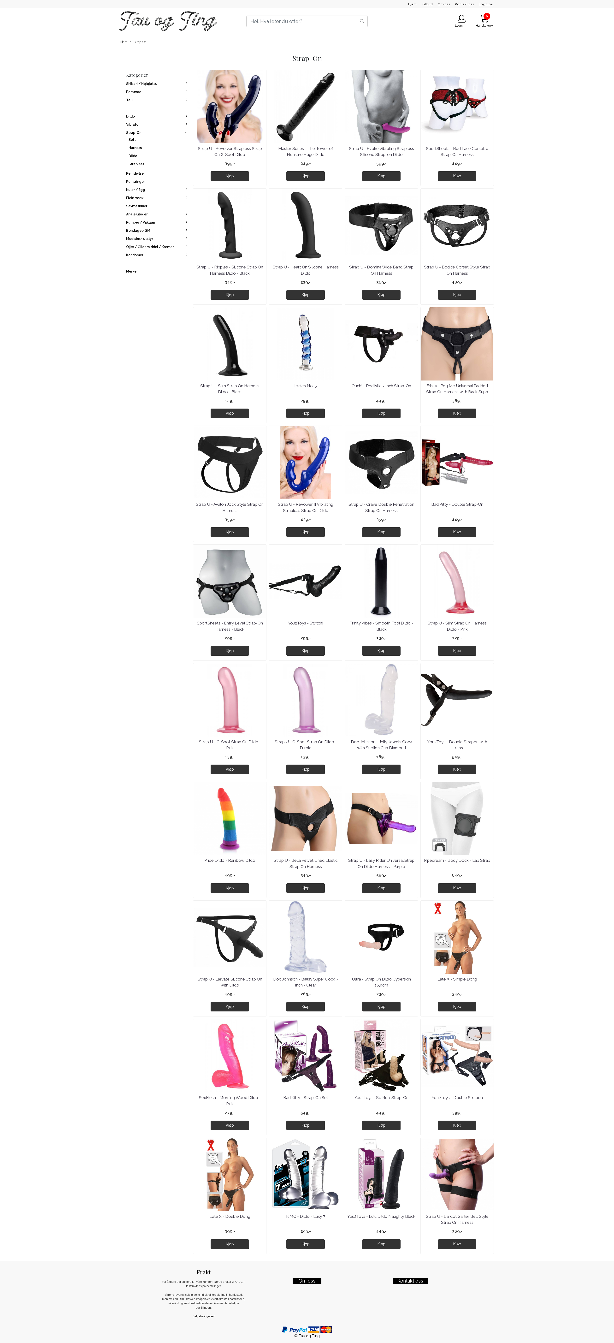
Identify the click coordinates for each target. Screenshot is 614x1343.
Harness (135, 148)
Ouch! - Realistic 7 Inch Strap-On (381, 385)
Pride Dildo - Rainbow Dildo (229, 860)
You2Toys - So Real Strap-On (381, 1097)
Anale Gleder (137, 214)
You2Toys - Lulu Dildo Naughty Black (381, 1216)
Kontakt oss (464, 4)
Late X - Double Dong (230, 1216)
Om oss (444, 4)
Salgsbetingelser (204, 1316)
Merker (132, 271)
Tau (129, 100)
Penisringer (135, 182)
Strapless (136, 164)
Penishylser (135, 173)
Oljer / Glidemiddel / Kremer (150, 247)
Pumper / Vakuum (141, 222)
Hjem (412, 4)
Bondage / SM (138, 230)
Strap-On (140, 42)
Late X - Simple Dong (457, 979)
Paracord (133, 92)
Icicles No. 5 (305, 385)
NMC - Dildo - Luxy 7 (305, 1216)
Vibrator (133, 124)
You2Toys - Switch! (305, 623)
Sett (132, 140)
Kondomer (134, 255)
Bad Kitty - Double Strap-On (457, 504)
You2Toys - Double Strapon (457, 1097)
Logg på (486, 4)
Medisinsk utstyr (139, 239)
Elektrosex (134, 198)
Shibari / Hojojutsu (141, 84)
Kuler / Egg (135, 190)
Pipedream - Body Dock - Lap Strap (457, 860)
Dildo (130, 116)
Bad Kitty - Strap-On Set (305, 1097)
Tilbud (427, 4)
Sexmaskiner (136, 206)
